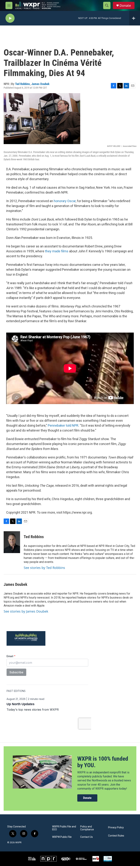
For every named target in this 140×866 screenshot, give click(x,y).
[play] (10, 18)
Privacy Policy (116, 827)
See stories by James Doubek (26, 611)
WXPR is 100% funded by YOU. (102, 762)
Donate (125, 5)
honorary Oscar (65, 201)
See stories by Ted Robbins (44, 567)
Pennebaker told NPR (63, 425)
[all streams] (134, 18)
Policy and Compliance (87, 828)
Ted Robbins (22, 84)
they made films (56, 251)
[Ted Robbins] (12, 542)
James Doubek (40, 84)
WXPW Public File (62, 837)
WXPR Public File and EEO (64, 828)
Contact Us (86, 837)
